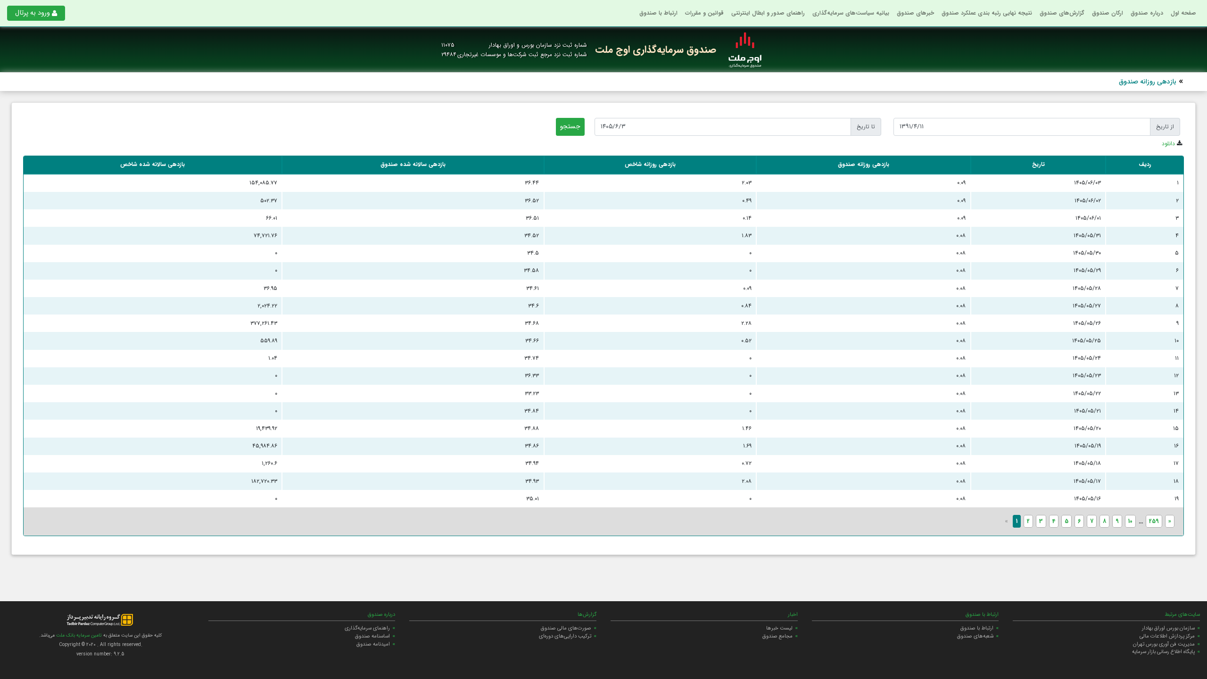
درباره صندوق (1147, 12)
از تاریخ (1165, 126)
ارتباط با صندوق (658, 12)
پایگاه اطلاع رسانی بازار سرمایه (1163, 651)
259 (1154, 521)
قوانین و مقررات (704, 12)
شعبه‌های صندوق (975, 636)
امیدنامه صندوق (373, 644)
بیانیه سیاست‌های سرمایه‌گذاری (850, 12)
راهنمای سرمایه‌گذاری (367, 628)
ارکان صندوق (1107, 12)
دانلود (1168, 143)
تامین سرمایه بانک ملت (78, 635)
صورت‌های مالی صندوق (566, 628)
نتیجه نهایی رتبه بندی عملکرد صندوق (987, 12)
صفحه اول (1183, 12)
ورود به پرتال (32, 13)
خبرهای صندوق (915, 12)
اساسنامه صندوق (372, 636)
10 (1130, 521)
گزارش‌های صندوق (1062, 12)
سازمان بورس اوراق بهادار (1168, 628)
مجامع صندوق (777, 636)
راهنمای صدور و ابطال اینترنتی (768, 12)
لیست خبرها (779, 628)
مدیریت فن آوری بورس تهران (1164, 644)
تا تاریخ (866, 126)
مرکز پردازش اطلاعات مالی (1167, 636)
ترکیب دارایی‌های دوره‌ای (565, 636)
